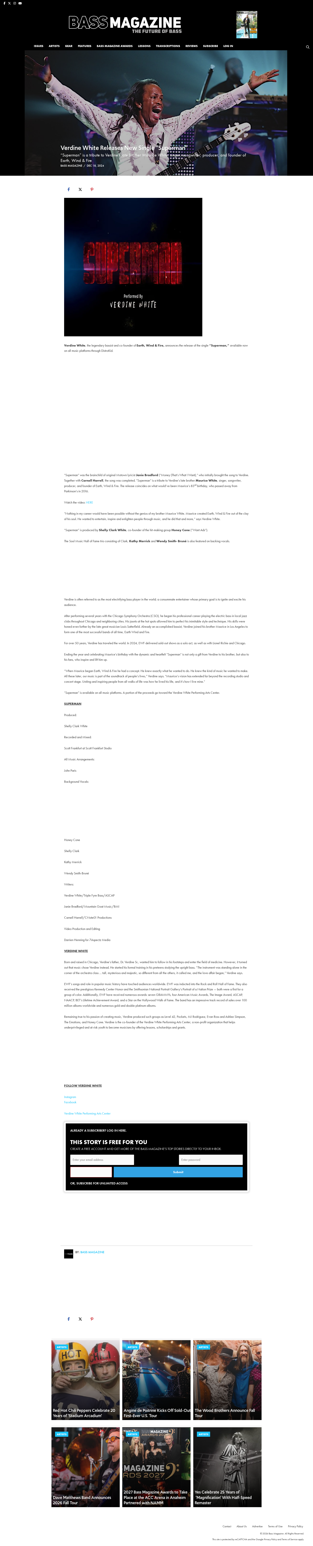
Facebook (70, 1102)
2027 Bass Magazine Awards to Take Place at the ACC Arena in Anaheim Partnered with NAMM (155, 1497)
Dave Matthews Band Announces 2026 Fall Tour (82, 1500)
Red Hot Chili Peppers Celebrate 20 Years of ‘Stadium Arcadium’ (84, 1413)
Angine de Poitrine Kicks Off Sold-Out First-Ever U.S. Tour (157, 1413)
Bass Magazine (71, 166)
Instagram (70, 1097)
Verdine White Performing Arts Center (87, 1113)
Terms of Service (290, 1539)
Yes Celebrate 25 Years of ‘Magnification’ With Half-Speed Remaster (223, 1497)
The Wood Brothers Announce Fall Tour (225, 1413)
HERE (89, 502)
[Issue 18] (246, 24)
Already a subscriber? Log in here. (98, 1130)
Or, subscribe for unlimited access (99, 1183)
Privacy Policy (270, 1539)
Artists (61, 1347)
